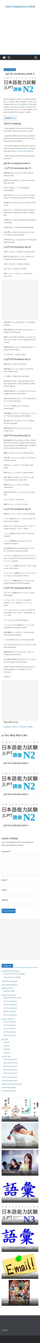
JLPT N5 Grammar (10, 1035)
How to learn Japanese (25, 151)
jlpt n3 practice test (10, 1066)
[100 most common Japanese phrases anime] (20, 1293)
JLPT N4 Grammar (10, 1032)
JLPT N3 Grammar (10, 1029)
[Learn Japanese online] (4, 57)
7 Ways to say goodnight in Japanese (17, 1145)
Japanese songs (9, 991)
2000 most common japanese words (17, 1199)
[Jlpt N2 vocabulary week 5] (20, 773)
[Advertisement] (20, 33)
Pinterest (22, 727)
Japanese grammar (8, 1019)
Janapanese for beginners (10, 971)
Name (5, 880)
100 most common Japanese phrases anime (17, 1301)
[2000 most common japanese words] (20, 1190)
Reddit (30, 727)
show (13, 118)
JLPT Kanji (5, 1039)
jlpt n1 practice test (10, 1059)
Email (4, 890)
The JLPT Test (6, 1057)
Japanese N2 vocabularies (19, 104)
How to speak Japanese (9, 985)
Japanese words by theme (12, 998)
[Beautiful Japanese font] (20, 1109)
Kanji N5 (7, 1053)
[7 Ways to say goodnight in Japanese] (20, 1136)
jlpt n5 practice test (10, 1073)
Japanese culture (7, 988)
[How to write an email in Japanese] (20, 1266)
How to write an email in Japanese (16, 1275)
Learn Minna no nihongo (12, 977)
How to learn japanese (9, 981)
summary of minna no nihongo (14, 974)
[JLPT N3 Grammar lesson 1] (20, 1214)
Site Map (5, 1330)
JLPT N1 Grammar (10, 1022)
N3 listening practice (9, 1087)
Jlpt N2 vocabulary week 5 (16, 794)
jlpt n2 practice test (10, 1063)
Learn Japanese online (20, 6)
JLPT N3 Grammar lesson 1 (13, 1221)
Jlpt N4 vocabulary (10, 1011)
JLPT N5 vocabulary (10, 1015)
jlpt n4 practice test (10, 1070)
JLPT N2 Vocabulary (10, 69)
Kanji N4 (7, 1049)
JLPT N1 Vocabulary (10, 1001)
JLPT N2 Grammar (10, 1025)
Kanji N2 (7, 1042)
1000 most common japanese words (17, 1248)
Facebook (7, 727)
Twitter (15, 727)
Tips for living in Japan (9, 1077)
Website (5, 900)
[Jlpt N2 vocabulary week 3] (20, 804)
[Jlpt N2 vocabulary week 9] (20, 741)
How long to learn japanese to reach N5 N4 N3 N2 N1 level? (20, 1171)
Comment (6, 851)
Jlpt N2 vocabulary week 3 (16, 825)
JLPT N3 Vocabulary (10, 1008)
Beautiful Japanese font (12, 1118)
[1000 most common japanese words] (20, 1239)
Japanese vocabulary (9, 995)
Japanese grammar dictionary (12, 1084)
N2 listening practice (9, 1091)
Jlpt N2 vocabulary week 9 (16, 763)
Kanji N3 (7, 1046)
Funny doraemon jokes (9, 1081)
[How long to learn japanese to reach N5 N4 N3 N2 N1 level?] (20, 1163)
